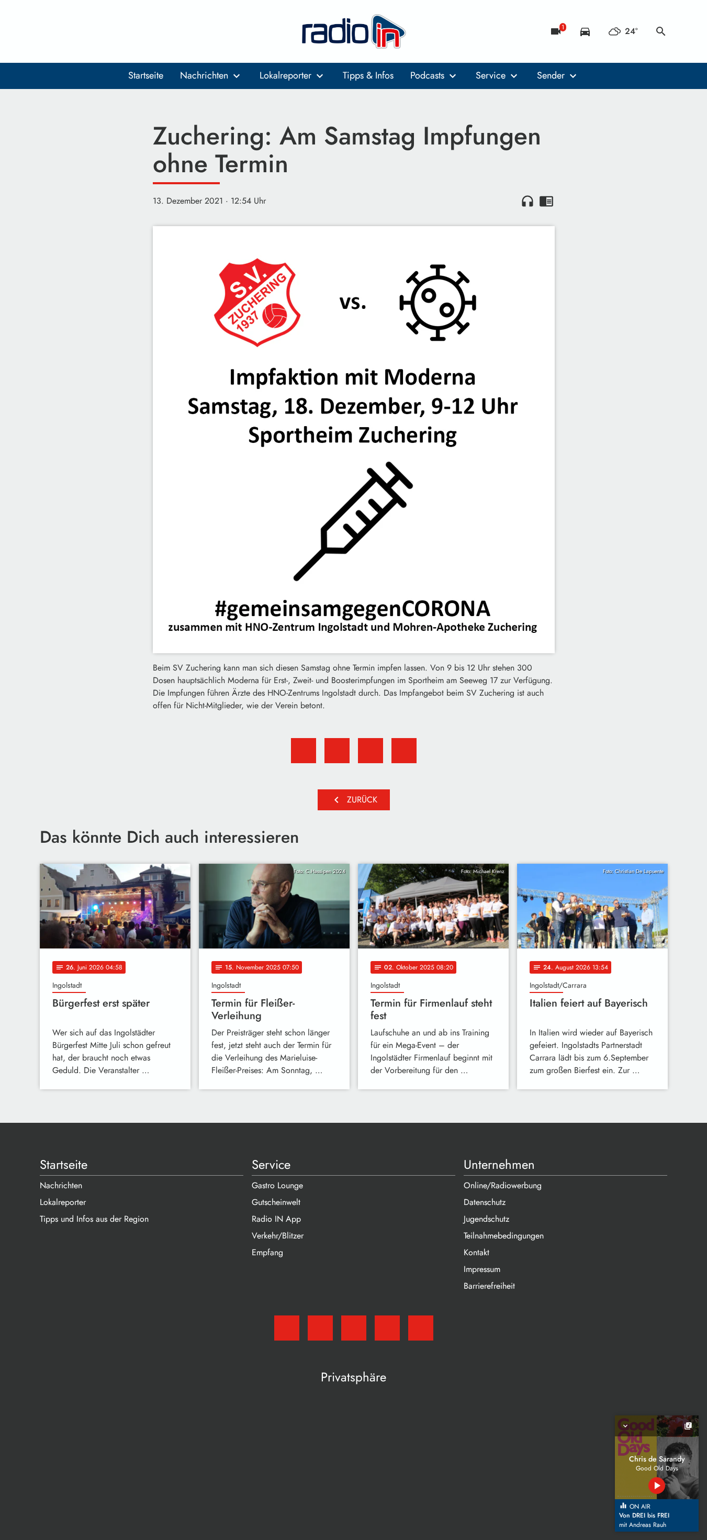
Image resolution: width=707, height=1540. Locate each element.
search (661, 31)
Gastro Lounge (277, 1185)
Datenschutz (485, 1202)
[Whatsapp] (113, 31)
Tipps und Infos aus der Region (94, 1219)
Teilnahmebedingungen (504, 1236)
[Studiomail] (50, 31)
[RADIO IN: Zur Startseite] (353, 31)
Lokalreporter (285, 75)
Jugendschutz (486, 1219)
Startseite (145, 75)
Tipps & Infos (368, 75)
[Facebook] (71, 31)
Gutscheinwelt (276, 1202)
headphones (527, 201)
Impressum (482, 1269)
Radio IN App (276, 1219)
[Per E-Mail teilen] (404, 750)
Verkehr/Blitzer (278, 1236)
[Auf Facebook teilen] (303, 750)
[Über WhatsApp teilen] (370, 750)
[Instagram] (92, 31)
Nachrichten (204, 75)
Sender (551, 75)
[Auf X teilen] (337, 750)
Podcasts (427, 75)
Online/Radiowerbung (503, 1185)
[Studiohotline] (134, 31)
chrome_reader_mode (546, 201)
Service (491, 75)
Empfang (267, 1252)
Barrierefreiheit (489, 1286)
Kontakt (476, 1252)
